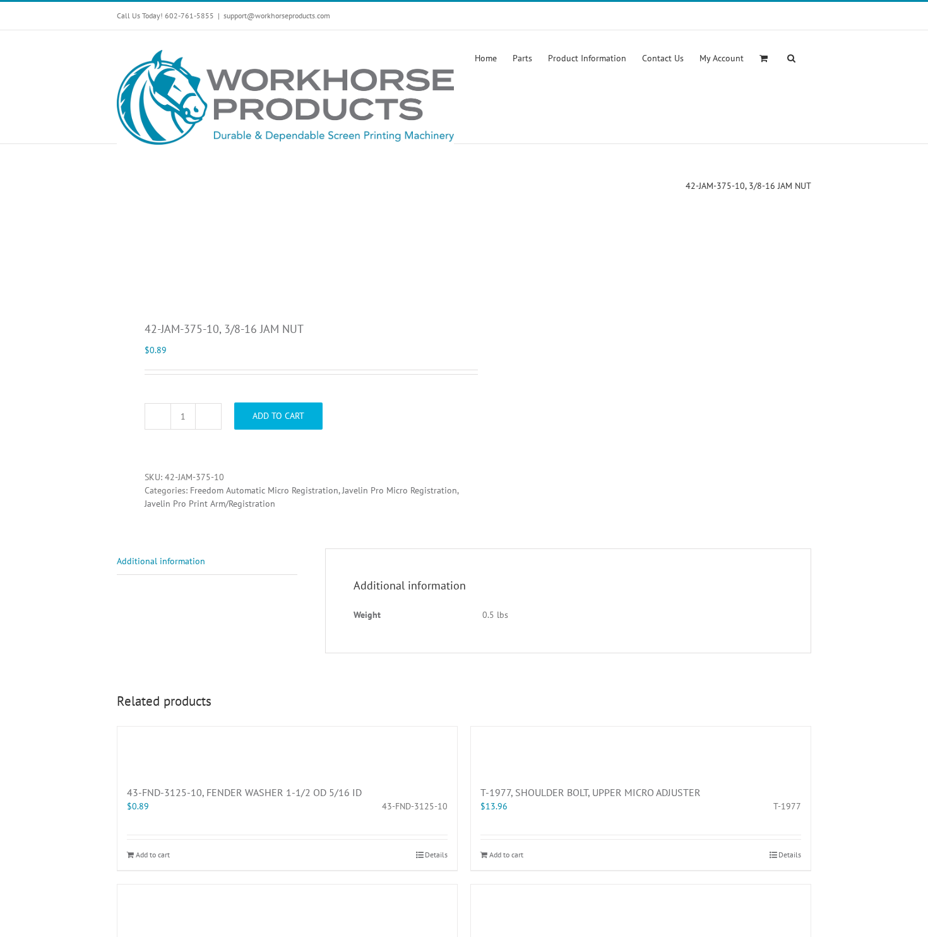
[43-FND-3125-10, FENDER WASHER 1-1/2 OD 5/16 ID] (287, 749)
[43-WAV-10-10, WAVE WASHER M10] (641, 907)
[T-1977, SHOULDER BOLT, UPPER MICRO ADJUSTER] (641, 749)
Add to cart (278, 415)
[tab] (207, 561)
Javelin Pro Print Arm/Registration (210, 503)
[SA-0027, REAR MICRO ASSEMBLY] (287, 907)
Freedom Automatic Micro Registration (264, 490)
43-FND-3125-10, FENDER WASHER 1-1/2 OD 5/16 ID (244, 792)
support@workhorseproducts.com (276, 15)
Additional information (161, 561)
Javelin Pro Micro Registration (399, 490)
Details (436, 854)
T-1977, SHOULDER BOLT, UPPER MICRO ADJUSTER (590, 792)
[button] (791, 56)
